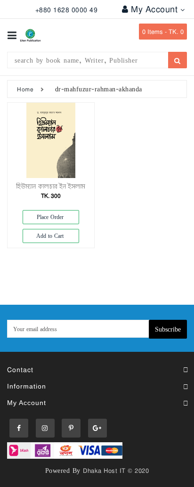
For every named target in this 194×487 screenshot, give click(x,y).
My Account (155, 9)
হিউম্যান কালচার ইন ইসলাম (50, 186)
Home (25, 89)
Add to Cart (50, 235)
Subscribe (168, 329)
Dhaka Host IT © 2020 (116, 470)
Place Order (51, 216)
